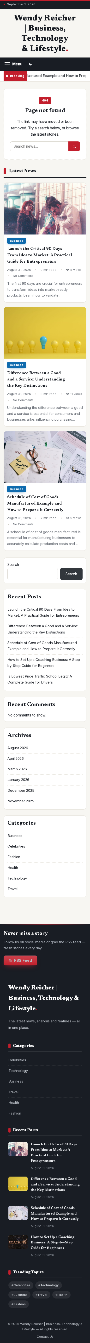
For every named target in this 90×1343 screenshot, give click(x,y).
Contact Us (45, 1336)
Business (16, 240)
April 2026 (15, 758)
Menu (17, 64)
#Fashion (19, 1304)
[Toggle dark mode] (30, 64)
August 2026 (17, 748)
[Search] (74, 146)
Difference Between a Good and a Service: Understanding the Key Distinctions (36, 379)
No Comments (23, 276)
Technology (17, 878)
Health (12, 868)
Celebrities (16, 846)
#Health (61, 1295)
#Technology (48, 1285)
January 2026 (18, 780)
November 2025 (20, 801)
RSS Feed (23, 960)
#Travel (41, 1295)
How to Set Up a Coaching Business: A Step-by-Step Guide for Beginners (52, 1242)
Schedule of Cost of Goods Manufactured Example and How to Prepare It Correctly (35, 503)
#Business (19, 1295)
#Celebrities (21, 1285)
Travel (12, 889)
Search (13, 564)
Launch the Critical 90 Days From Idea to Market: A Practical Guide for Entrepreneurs (39, 255)
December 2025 (20, 790)
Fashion (13, 857)
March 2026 (17, 769)
